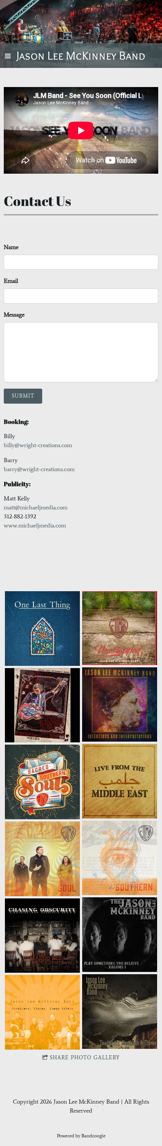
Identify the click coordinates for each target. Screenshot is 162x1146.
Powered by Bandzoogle (81, 1135)
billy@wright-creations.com (38, 445)
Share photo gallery (85, 1057)
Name (11, 247)
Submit (23, 396)
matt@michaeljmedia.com (35, 507)
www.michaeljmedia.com (35, 525)
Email (11, 280)
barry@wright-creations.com (39, 469)
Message (14, 314)
